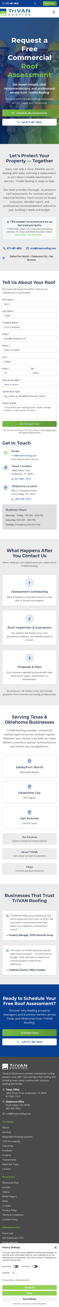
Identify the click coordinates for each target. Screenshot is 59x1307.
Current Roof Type (11, 391)
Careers (6, 1168)
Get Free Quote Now (29, 423)
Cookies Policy (10, 1219)
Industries (7, 1145)
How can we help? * (11, 380)
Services (6, 1132)
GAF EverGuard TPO (13, 1237)
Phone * (6, 345)
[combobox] (29, 384)
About (5, 1127)
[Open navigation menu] (54, 12)
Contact (6, 1205)
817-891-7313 (23, 479)
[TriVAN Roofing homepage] (14, 12)
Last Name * (8, 311)
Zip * (33, 368)
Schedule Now (29, 1032)
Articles (6, 1187)
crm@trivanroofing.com (43, 248)
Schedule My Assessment (31, 113)
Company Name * (10, 322)
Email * (5, 334)
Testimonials (9, 1159)
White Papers (9, 1196)
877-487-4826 (14, 248)
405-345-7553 (23, 499)
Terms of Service (28, 432)
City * (5, 357)
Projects (6, 1155)
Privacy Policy (51, 430)
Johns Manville (10, 1242)
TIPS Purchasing (11, 1141)
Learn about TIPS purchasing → (29, 234)
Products (7, 1150)
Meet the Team (10, 1164)
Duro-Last (7, 1233)
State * (5, 368)
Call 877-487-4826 (31, 122)
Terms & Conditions (13, 1214)
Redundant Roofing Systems (17, 1136)
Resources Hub (10, 1182)
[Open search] (35, 3)
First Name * (8, 299)
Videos (5, 1191)
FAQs (5, 1201)
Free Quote (49, 3)
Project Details (9, 403)
